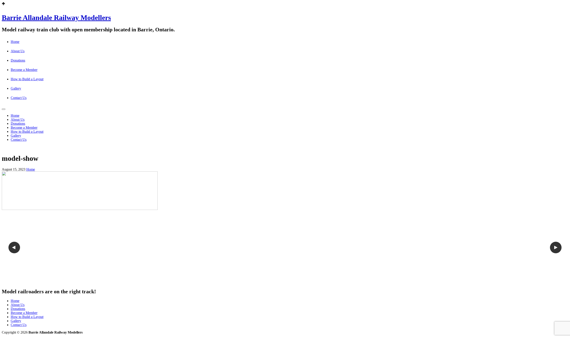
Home (15, 42)
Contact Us (18, 98)
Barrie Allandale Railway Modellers (56, 18)
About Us (17, 51)
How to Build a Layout (27, 79)
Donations (18, 60)
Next (556, 247)
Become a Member (24, 70)
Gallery (16, 88)
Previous (14, 247)
